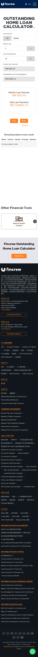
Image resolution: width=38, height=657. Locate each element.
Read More (19, 256)
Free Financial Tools (25, 353)
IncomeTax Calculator (8, 453)
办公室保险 (10, 367)
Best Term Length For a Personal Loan (13, 608)
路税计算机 (4, 440)
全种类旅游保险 (6, 370)
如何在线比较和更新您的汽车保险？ (12, 536)
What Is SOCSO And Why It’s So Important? (15, 598)
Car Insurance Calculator (9, 456)
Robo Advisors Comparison (9, 426)
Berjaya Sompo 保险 (22, 520)
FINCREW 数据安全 (7, 503)
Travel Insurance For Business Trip (12, 559)
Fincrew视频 (5, 353)
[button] (35, 221)
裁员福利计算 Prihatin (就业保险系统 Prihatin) (15, 446)
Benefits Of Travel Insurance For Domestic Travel (17, 565)
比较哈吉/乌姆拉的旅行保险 (22, 370)
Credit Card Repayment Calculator (12, 476)
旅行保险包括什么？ (7, 555)
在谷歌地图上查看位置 (14, 314)
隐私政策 (12, 500)
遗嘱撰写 (12, 393)
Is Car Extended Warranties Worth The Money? (16, 543)
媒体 (13, 496)
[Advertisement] (19, 179)
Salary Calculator (23, 453)
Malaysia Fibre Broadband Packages (13, 423)
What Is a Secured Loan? (9, 611)
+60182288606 (6, 310)
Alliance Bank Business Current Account (14, 396)
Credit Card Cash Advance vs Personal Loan (15, 621)
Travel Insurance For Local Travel (12, 562)
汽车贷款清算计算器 (26, 440)
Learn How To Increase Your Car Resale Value (16, 546)
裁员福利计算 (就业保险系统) (24, 443)
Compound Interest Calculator (10, 463)
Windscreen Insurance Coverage (11, 450)
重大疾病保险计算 (6, 443)
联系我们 (18, 357)
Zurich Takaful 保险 (7, 520)
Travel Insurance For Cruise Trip (11, 569)
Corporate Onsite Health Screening (12, 403)
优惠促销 (15, 350)
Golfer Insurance (27, 373)
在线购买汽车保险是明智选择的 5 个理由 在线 (15, 532)
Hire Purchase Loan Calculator (11, 486)
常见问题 (30, 350)
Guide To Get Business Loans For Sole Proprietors (17, 615)
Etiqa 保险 (25, 516)
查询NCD (14, 440)
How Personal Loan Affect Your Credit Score (15, 618)
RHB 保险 (14, 513)
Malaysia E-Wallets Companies (11, 416)
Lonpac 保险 (5, 516)
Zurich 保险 (15, 516)
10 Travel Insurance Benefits (10, 576)
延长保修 (4, 393)
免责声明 (4, 500)
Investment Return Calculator (13, 473)
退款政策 (21, 500)
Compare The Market (29, 347)
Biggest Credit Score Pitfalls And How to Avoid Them (17, 588)
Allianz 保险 (4, 513)
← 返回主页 (14, 126)
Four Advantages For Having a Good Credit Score (17, 592)
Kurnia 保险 (24, 513)
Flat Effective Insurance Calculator (12, 466)
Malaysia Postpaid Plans (9, 420)
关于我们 (7, 350)
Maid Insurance (15, 373)
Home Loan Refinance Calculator (11, 480)
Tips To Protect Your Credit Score (11, 585)
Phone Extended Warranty (9, 400)
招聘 (22, 350)
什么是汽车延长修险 (7, 539)
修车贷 (3, 383)
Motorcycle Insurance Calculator (11, 460)
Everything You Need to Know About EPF (14, 595)
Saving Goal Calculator (29, 470)
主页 (2, 347)
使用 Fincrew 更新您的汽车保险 (11, 529)
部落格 (14, 353)
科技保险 (4, 373)
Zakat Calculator (31, 466)
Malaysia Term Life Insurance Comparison (14, 430)
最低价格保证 (5, 496)
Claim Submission (6, 357)
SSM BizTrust (8, 646)
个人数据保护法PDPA (25, 496)
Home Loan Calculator (8, 483)
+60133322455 (6, 329)
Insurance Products (13, 347)
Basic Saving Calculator (11, 470)
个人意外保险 (21, 367)
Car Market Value (29, 486)
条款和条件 (30, 500)
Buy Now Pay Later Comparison (11, 413)
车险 (2, 367)
